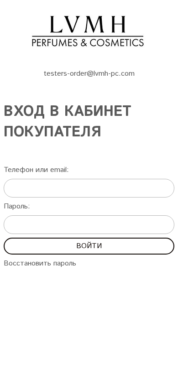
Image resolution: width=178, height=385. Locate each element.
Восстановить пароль (40, 263)
